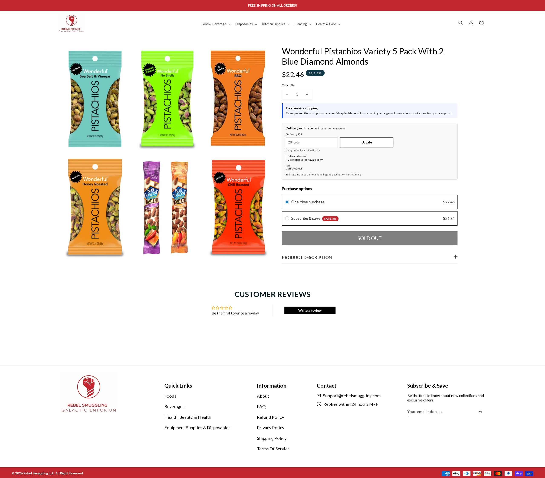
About (263, 395)
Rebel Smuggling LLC (38, 473)
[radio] (287, 202)
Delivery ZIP (294, 134)
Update (367, 142)
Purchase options (297, 189)
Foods (170, 395)
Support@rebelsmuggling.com (352, 395)
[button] (215, 24)
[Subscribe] (480, 411)
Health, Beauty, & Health (187, 417)
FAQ (261, 406)
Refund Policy (270, 417)
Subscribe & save (314, 218)
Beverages (174, 406)
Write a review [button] (310, 310)
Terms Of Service (273, 448)
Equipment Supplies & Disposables (197, 427)
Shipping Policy (272, 438)
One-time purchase (307, 202)
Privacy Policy (270, 427)
